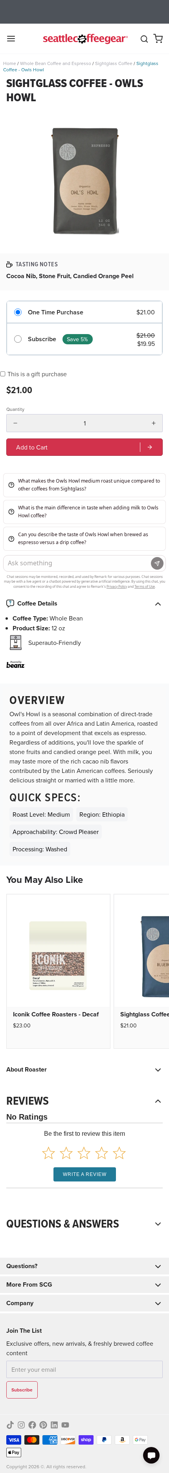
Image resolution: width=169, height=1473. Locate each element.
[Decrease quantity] (15, 423)
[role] (84, 447)
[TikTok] (10, 1425)
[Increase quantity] (153, 423)
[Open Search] (144, 39)
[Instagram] (21, 1425)
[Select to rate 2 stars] (66, 1153)
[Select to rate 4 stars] (102, 1153)
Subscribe (42, 339)
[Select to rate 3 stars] (84, 1153)
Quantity (15, 409)
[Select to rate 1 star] (48, 1153)
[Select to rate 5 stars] (119, 1153)
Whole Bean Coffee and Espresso (55, 63)
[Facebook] (32, 1425)
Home (9, 63)
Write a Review (85, 1174)
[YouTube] (65, 1425)
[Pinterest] (43, 1425)
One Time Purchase (55, 312)
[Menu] (14, 38)
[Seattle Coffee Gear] (85, 38)
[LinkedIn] (54, 1425)
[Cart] (158, 38)
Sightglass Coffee (113, 63)
